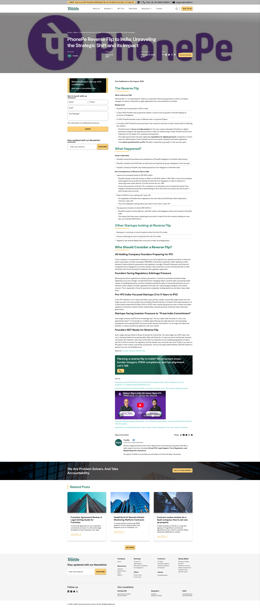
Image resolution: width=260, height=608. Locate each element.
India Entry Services (184, 565)
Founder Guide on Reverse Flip (133, 351)
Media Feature (122, 571)
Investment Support (163, 563)
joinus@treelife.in (163, 575)
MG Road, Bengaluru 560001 (156, 594)
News (76, 32)
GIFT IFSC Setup (182, 572)
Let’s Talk (122, 365)
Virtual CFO (137, 561)
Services (107, 9)
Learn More (75, 534)
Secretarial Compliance (140, 565)
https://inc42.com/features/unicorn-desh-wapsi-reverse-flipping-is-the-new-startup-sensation (151, 427)
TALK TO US (187, 9)
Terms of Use (137, 577)
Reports (120, 575)
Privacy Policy (138, 575)
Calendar (120, 569)
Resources (146, 9)
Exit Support (161, 568)
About (119, 561)
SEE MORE (130, 547)
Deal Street (133, 9)
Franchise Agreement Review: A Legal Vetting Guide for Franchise (86, 520)
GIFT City (120, 9)
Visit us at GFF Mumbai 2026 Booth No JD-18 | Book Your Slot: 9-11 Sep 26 (101, 2)
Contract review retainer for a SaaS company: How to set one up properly (172, 520)
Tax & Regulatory (139, 568)
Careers (159, 9)
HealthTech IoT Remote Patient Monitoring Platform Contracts (129, 518)
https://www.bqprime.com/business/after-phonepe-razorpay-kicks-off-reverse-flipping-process (151, 388)
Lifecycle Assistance (163, 565)
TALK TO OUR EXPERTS (182, 470)
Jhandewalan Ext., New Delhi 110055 (187, 594)
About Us (96, 9)
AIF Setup (160, 561)
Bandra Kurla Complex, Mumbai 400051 (124, 594)
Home (69, 32)
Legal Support (138, 563)
